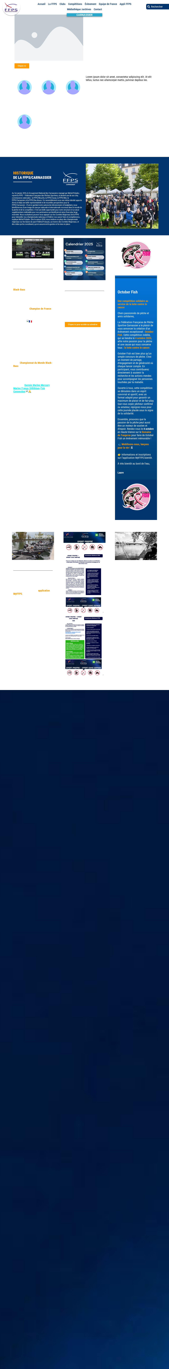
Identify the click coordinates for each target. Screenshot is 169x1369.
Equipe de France (108, 4)
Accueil (41, 4)
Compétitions (75, 4)
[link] (32, 385)
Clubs (62, 4)
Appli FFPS (125, 4)
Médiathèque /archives (79, 9)
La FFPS (52, 4)
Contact (98, 9)
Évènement (90, 4)
